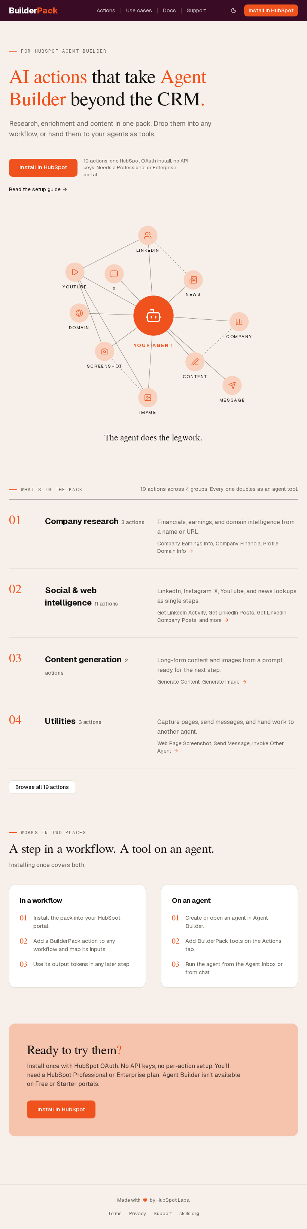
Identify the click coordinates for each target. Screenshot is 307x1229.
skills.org (189, 1213)
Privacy (137, 1213)
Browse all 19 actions (42, 787)
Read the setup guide (35, 189)
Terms (115, 1213)
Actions (106, 10)
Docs (169, 10)
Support (196, 10)
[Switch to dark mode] (234, 10)
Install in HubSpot (271, 10)
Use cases (139, 10)
